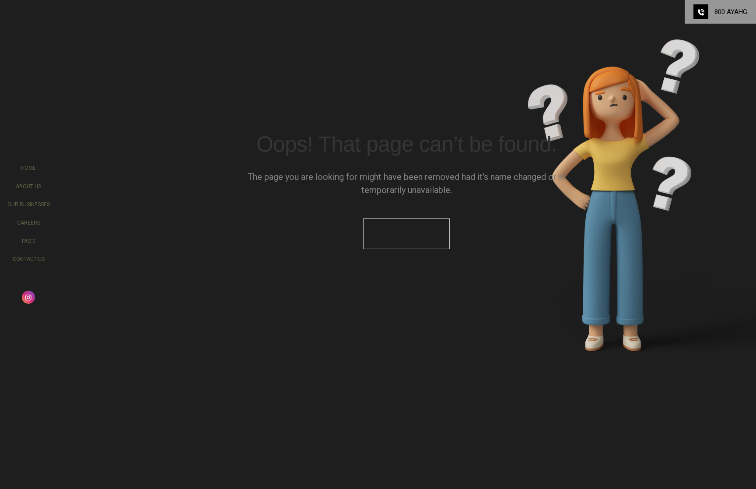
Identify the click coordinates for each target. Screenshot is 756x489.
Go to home (406, 234)
